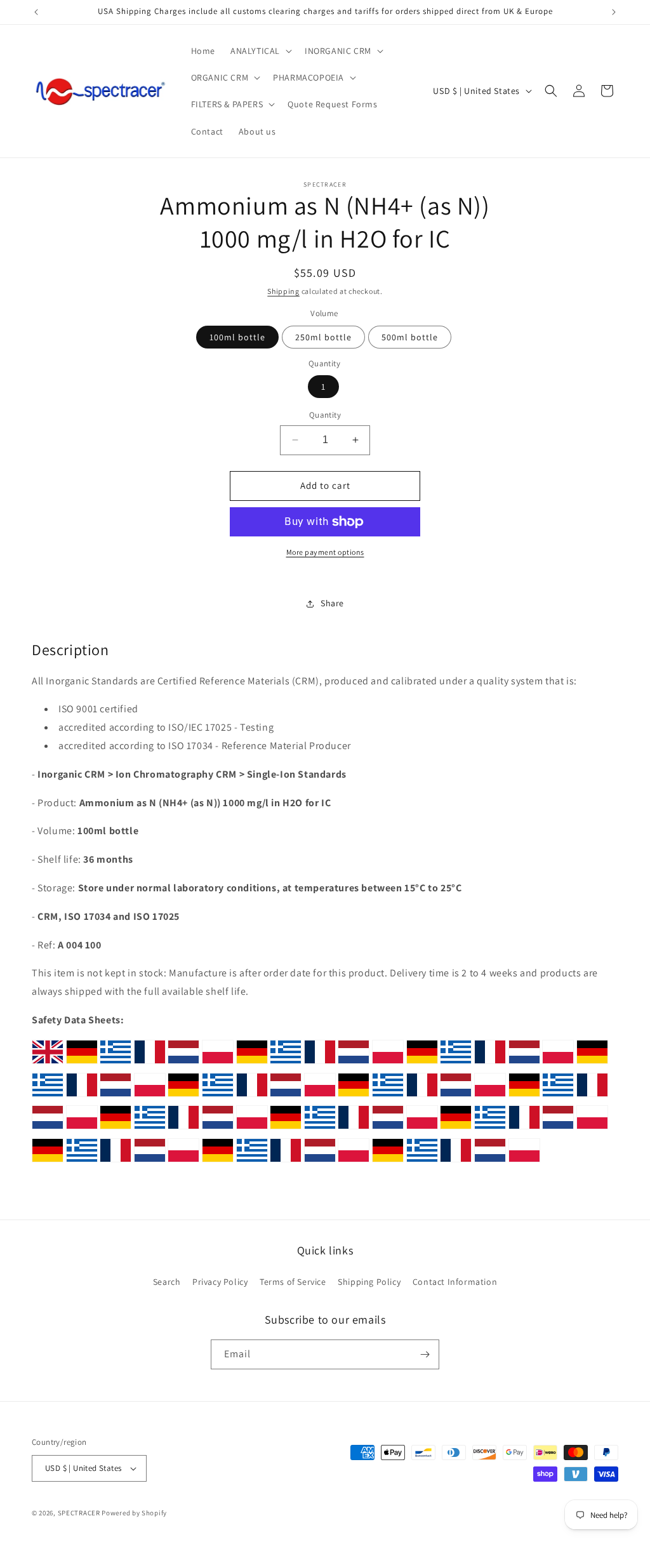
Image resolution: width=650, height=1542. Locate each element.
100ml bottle (237, 337)
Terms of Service (293, 1281)
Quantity (325, 414)
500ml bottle (409, 337)
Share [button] (332, 603)
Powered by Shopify (134, 1512)
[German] (82, 1063)
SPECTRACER (79, 1512)
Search (167, 1281)
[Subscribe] (425, 1354)
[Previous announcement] (36, 12)
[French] (150, 1063)
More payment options (325, 552)
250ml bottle (323, 337)
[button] (260, 50)
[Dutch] (183, 1063)
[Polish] (218, 1063)
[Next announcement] (614, 12)
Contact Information (455, 1281)
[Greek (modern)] (115, 1063)
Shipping (283, 291)
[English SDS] (47, 1063)
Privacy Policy (220, 1281)
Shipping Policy (369, 1281)
